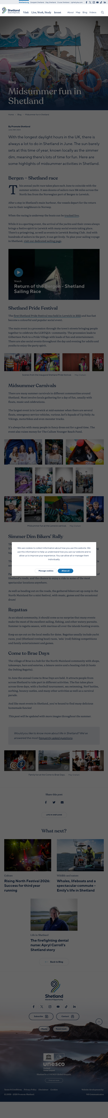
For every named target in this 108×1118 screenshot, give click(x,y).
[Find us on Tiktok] (101, 2)
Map (78, 12)
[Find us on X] (90, 2)
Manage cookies (46, 570)
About (70, 12)
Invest (57, 12)
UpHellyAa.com (77, 2)
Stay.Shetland (50, 2)
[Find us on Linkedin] (105, 2)
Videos (92, 12)
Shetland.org (24, 2)
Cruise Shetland (63, 2)
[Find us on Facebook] (86, 2)
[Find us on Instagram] (94, 2)
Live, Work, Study (41, 12)
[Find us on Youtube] (97, 2)
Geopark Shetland (37, 2)
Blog (85, 12)
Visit (26, 12)
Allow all (65, 570)
